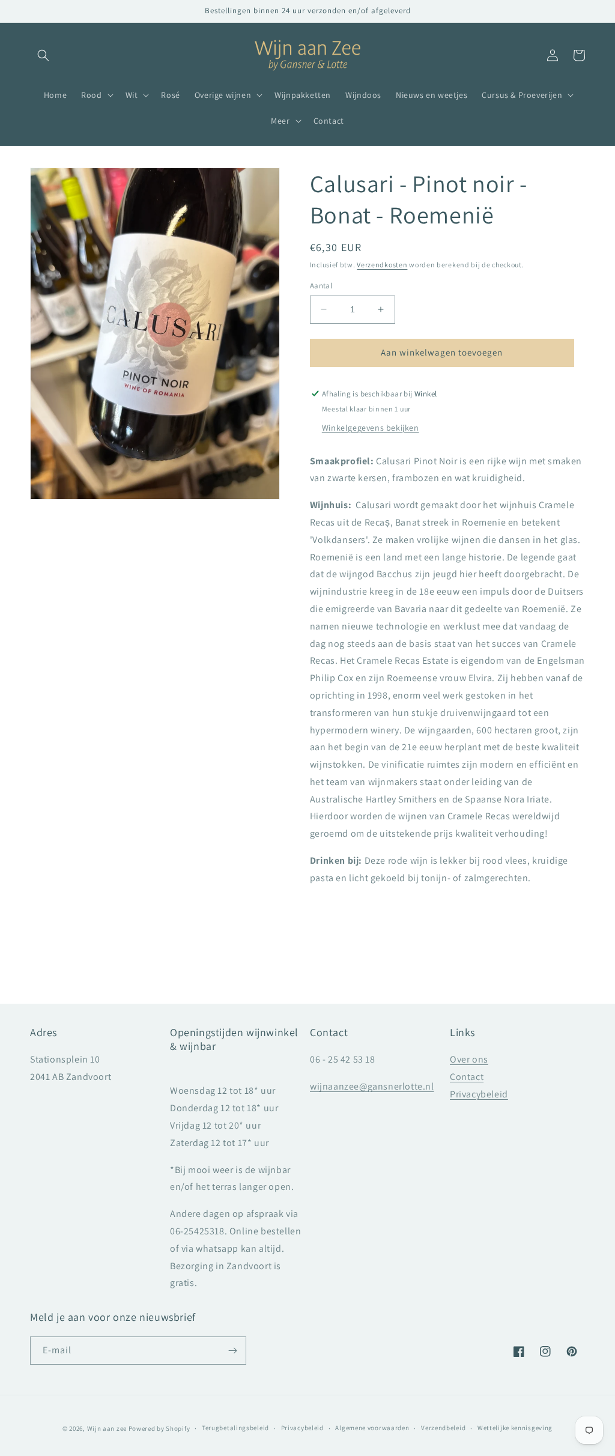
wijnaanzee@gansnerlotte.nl (372, 1086)
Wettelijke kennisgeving (515, 1428)
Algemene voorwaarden (372, 1428)
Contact (466, 1076)
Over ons (469, 1059)
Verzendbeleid (443, 1428)
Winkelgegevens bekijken (370, 427)
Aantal (321, 286)
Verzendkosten (382, 264)
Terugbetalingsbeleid (235, 1428)
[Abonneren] (232, 1350)
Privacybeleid (479, 1094)
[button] (43, 55)
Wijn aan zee (107, 1428)
